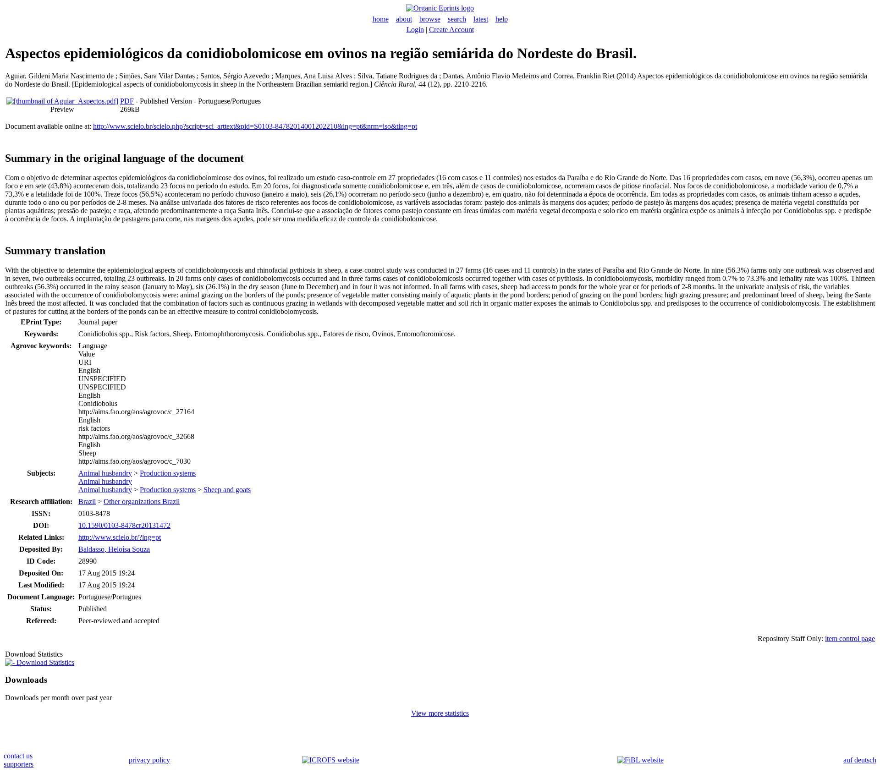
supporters (18, 764)
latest (480, 19)
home (381, 19)
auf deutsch (859, 760)
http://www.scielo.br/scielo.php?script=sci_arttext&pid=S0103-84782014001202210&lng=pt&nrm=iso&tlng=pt (255, 126)
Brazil (87, 501)
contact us (18, 756)
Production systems (168, 473)
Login (415, 29)
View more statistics (440, 713)
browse (429, 19)
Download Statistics (44, 662)
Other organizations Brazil (142, 501)
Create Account (451, 29)
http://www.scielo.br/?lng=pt (119, 537)
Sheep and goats (227, 489)
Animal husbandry (105, 473)
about (404, 19)
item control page (850, 638)
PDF (127, 101)
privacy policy (149, 760)
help (501, 19)
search (457, 19)
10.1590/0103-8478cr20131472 (124, 525)
